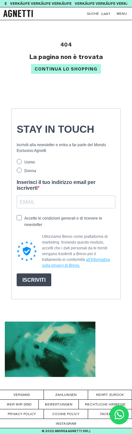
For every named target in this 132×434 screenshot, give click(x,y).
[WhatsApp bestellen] (119, 422)
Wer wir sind (19, 404)
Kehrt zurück (110, 394)
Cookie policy (65, 414)
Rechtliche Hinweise (105, 404)
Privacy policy (22, 414)
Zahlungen (66, 394)
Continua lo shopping (66, 69)
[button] (121, 13)
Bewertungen (58, 404)
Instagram (66, 423)
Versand (21, 394)
